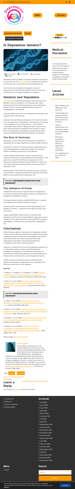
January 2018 (45, 447)
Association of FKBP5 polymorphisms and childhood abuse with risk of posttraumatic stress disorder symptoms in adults (22, 328)
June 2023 (44, 408)
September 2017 (46, 449)
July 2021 (43, 419)
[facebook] (66, 2)
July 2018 (43, 441)
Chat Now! (61, 15)
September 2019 (46, 424)
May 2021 (43, 422)
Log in (7, 470)
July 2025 (43, 402)
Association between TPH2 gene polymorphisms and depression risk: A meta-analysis (25, 319)
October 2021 (45, 416)
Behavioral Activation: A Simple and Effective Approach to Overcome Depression (59, 143)
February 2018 (45, 444)
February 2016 (45, 458)
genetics (21, 373)
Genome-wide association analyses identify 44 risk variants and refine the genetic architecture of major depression (24, 283)
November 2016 (46, 455)
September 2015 (46, 460)
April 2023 (43, 411)
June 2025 (44, 405)
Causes (28, 33)
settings (6, 487)
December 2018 (46, 430)
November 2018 (46, 433)
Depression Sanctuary (12, 33)
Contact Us (9, 399)
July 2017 (43, 452)
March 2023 (44, 413)
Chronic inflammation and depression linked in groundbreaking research (61, 129)
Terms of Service (11, 404)
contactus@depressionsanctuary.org (22, 366)
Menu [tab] (37, 15)
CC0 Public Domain (20, 337)
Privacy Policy (10, 407)
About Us (8, 401)
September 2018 (46, 438)
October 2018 (45, 435)
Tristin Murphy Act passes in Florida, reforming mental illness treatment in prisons (61, 117)
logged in (16, 389)
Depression (8, 101)
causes (11, 373)
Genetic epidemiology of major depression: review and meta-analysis (24, 275)
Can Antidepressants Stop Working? (35, 381)
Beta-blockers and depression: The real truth (62, 108)
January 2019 (45, 427)
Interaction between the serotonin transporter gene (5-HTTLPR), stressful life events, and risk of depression (26, 311)
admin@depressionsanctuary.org (18, 2)
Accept (65, 485)
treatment (22, 82)
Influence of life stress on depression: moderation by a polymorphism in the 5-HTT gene (24, 303)
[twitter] (70, 2)
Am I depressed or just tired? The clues (62, 155)
